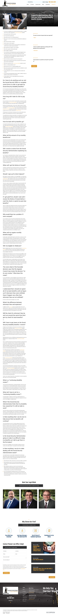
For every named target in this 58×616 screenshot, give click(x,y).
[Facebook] (10, 602)
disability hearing (5, 178)
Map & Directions (31, 592)
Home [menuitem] (28, 4)
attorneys (10, 306)
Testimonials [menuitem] (48, 4)
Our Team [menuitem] (32, 4)
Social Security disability (18, 32)
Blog (23, 595)
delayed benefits (18, 110)
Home (24, 589)
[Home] (9, 3)
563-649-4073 (52, 2)
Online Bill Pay (25, 597)
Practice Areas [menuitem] (38, 4)
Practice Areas (25, 593)
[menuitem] (4, 613)
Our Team (24, 591)
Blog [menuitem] (43, 4)
